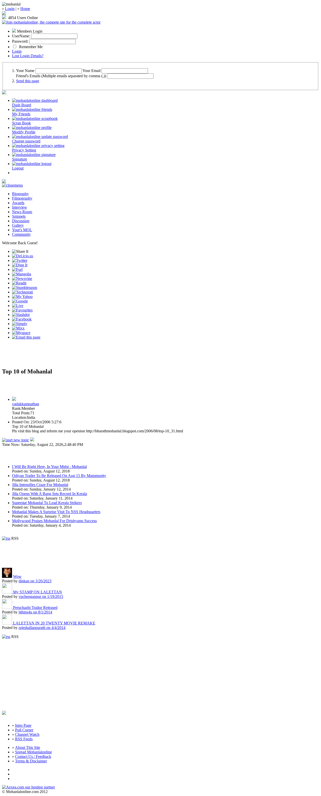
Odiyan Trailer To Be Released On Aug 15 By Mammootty (59, 475)
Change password (26, 141)
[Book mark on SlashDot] (21, 314)
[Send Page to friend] (26, 337)
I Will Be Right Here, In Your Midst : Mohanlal (49, 466)
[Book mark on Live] (17, 305)
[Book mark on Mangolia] (21, 274)
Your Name (25, 70)
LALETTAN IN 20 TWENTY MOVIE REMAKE (54, 623)
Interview (19, 207)
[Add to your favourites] (22, 310)
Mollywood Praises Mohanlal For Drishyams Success (54, 521)
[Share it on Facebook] (22, 319)
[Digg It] (19, 265)
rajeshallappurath (42, 627)
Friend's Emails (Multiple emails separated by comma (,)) (61, 76)
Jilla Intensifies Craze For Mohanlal (40, 485)
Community (21, 234)
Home (25, 9)
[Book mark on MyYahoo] (22, 296)
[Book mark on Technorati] (22, 292)
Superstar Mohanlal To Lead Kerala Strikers (47, 503)
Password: (20, 41)
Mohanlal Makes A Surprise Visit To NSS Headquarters (56, 512)
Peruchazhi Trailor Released (35, 607)
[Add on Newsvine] (22, 278)
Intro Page (23, 725)
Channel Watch (27, 734)
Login (10, 9)
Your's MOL (22, 230)
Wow (17, 576)
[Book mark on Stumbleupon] (24, 287)
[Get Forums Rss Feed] (6, 636)
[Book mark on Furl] (17, 269)
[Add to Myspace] (21, 333)
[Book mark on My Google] (20, 301)
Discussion (20, 221)
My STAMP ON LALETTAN (37, 592)
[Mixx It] (18, 328)
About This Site (27, 747)
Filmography (22, 198)
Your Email (92, 70)
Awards (18, 203)
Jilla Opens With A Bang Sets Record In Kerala (49, 494)
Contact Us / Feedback (33, 756)
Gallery (18, 225)
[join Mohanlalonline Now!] (4, 14)
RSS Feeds (24, 739)
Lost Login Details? (27, 56)
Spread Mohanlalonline (33, 752)
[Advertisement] (60, 355)
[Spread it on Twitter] (19, 260)
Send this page (27, 81)
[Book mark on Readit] (19, 283)
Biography (20, 194)
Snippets (19, 216)
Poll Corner (24, 730)
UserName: (21, 36)
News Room (22, 212)
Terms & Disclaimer (31, 761)
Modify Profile (23, 132)
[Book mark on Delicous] (22, 256)
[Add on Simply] (19, 324)
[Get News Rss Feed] (6, 538)
